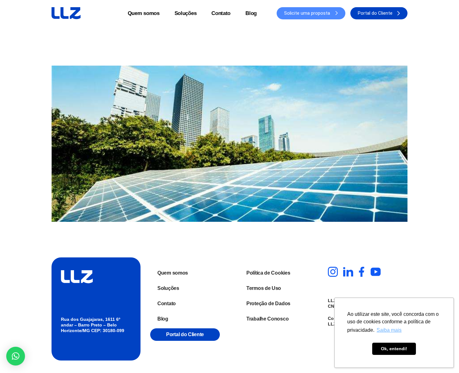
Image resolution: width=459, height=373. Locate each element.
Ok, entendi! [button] (394, 348)
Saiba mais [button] (389, 330)
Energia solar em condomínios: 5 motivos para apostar (174, 54)
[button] (15, 356)
